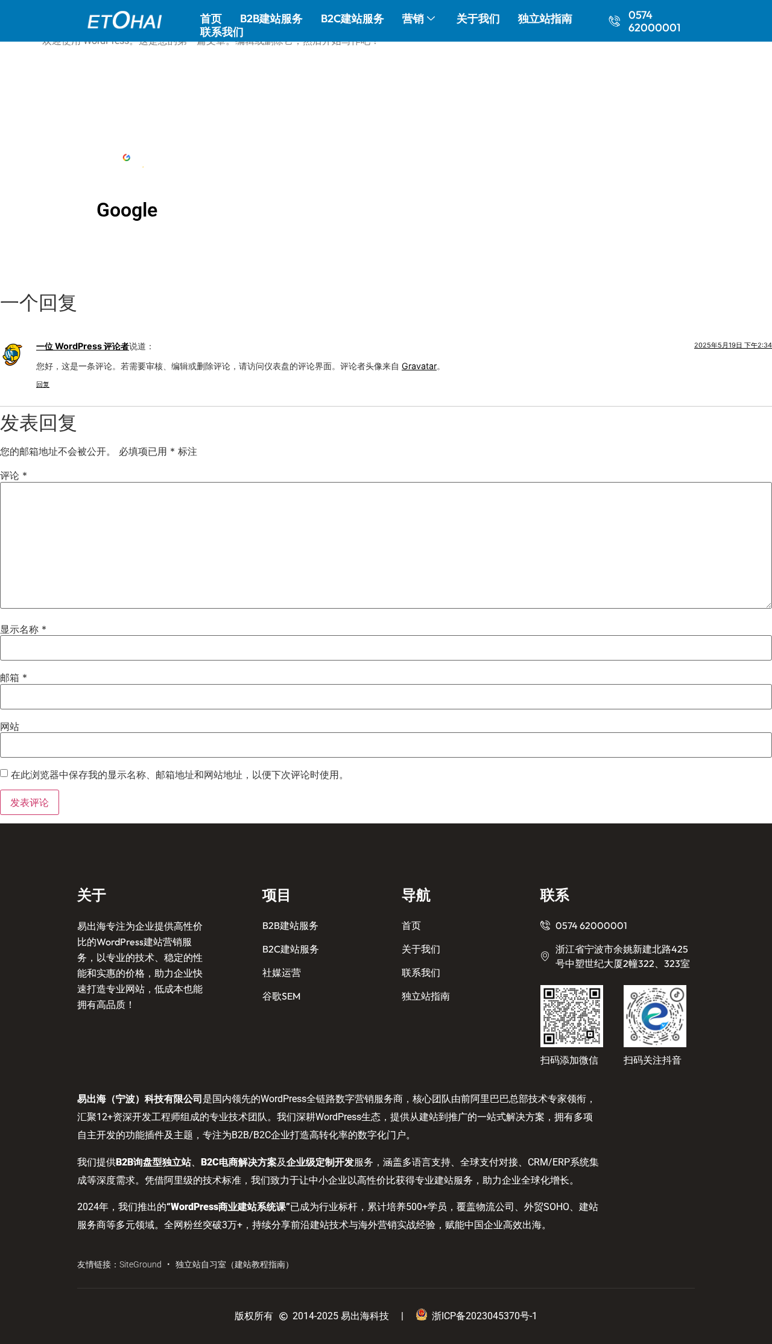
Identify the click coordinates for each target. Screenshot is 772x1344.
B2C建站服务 (352, 18)
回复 (42, 384)
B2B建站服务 (271, 18)
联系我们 (222, 32)
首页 (211, 18)
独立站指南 (545, 18)
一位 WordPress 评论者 (82, 346)
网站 (9, 726)
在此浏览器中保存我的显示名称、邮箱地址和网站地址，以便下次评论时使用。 (180, 774)
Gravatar (419, 366)
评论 (13, 475)
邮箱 (13, 677)
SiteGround (140, 1264)
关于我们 (478, 18)
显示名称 (23, 629)
